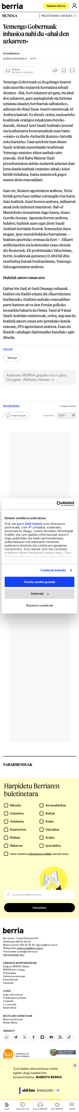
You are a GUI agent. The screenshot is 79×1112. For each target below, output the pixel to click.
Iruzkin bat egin (18, 415)
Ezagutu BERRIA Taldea (16, 966)
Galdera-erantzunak (14, 976)
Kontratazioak (10, 979)
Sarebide (8, 982)
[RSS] (60, 1037)
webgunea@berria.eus (30, 948)
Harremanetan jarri (13, 954)
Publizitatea (9, 972)
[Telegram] (15, 1037)
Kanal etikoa (9, 1007)
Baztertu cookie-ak (39, 605)
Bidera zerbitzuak (13, 1019)
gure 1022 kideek (29, 523)
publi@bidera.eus (27, 951)
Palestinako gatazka (57, 15)
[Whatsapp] (6, 1037)
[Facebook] (33, 1037)
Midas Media (10, 1022)
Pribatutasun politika (14, 997)
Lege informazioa (12, 994)
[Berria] (13, 932)
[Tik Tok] (69, 1037)
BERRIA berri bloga (14, 969)
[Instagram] (42, 1037)
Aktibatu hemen (36, 379)
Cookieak (8, 1000)
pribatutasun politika (39, 853)
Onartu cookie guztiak (39, 581)
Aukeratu (37, 593)
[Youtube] (51, 1037)
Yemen (12, 358)
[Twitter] (24, 1037)
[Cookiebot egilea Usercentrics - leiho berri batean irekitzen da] (56, 503)
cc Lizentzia (9, 1004)
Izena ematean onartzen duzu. (39, 853)
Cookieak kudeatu (53, 570)
